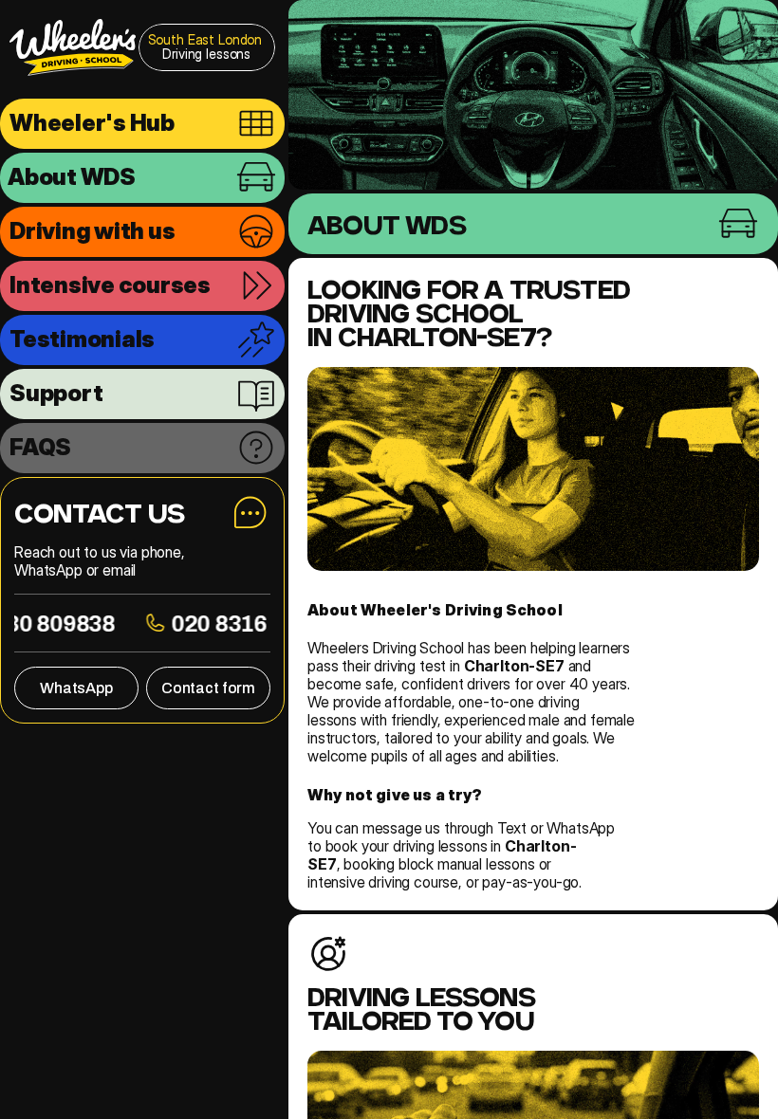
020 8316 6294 (259, 622)
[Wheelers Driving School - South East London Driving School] (72, 47)
